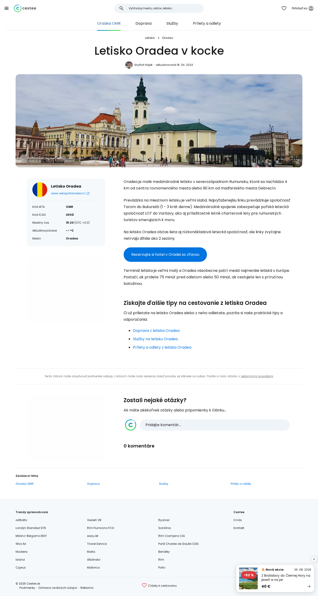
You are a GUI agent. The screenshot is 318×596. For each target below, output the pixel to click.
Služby (172, 23)
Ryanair (163, 520)
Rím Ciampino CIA (171, 536)
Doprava (143, 23)
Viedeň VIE (94, 520)
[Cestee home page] (25, 8)
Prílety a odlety (207, 23)
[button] (6, 8)
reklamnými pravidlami (257, 376)
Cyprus (21, 567)
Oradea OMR (109, 23)
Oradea (167, 38)
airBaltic (21, 520)
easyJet (92, 536)
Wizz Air (21, 544)
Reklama (87, 588)
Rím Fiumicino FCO (100, 528)
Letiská (150, 38)
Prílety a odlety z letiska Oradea (162, 347)
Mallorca (93, 567)
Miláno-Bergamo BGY (31, 536)
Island (20, 560)
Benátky (164, 552)
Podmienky (27, 588)
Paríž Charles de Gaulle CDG (178, 544)
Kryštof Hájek (143, 65)
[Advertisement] (66, 290)
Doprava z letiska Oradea (156, 330)
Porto (161, 567)
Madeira (21, 552)
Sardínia (164, 528)
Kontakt (238, 528)
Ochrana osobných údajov (57, 588)
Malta (91, 552)
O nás (237, 520)
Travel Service (97, 544)
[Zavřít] (314, 559)
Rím (161, 560)
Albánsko (93, 560)
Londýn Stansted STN (31, 528)
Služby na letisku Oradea (155, 339)
